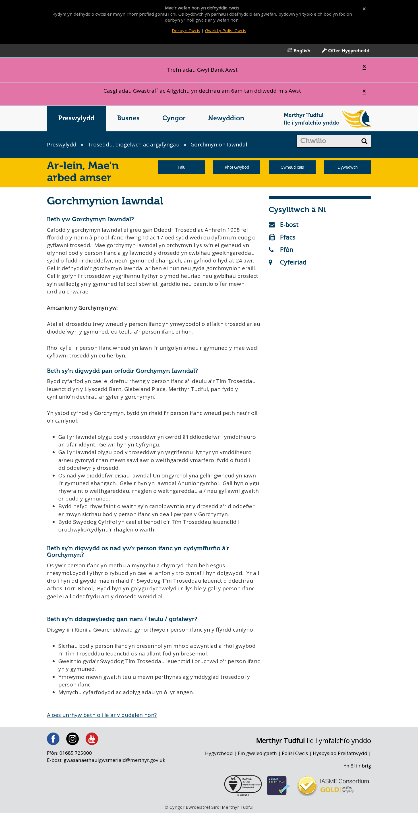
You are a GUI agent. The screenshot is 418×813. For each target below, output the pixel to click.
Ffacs (287, 237)
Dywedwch (348, 167)
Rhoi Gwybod (237, 167)
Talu (181, 167)
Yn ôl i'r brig (357, 765)
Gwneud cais (292, 167)
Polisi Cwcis (295, 753)
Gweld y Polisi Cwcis (225, 30)
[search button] (364, 141)
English (301, 51)
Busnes (128, 118)
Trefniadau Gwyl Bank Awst (202, 69)
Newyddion (226, 118)
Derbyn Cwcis (186, 30)
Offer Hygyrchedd (348, 51)
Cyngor (173, 118)
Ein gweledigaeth (257, 753)
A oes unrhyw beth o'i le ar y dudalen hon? (102, 715)
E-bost (289, 224)
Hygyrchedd (219, 753)
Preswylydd (76, 118)
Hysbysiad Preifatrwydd (340, 753)
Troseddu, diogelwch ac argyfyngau (133, 144)
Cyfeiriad (293, 262)
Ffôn (286, 249)
